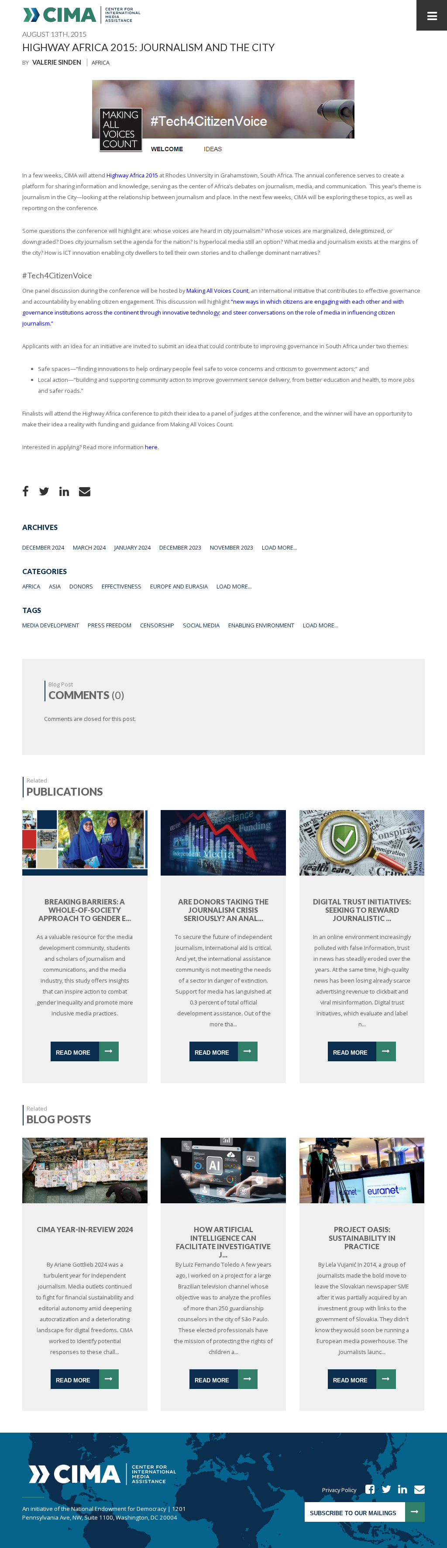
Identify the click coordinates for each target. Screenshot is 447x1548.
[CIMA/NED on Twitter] (383, 1490)
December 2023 (180, 547)
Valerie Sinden (56, 62)
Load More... (279, 547)
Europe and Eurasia (179, 586)
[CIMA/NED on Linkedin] (399, 1490)
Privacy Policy (339, 1490)
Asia (55, 586)
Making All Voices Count (217, 290)
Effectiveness (121, 586)
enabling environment (261, 625)
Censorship (157, 625)
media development (50, 625)
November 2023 (231, 547)
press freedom (109, 625)
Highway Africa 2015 (132, 175)
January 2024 (132, 547)
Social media (201, 625)
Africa (101, 62)
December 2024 (43, 547)
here (151, 447)
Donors (81, 586)
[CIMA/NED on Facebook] (367, 1490)
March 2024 (89, 547)
